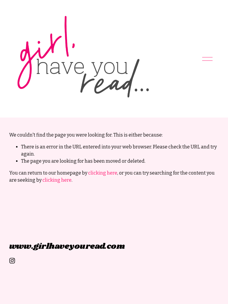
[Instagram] (12, 261)
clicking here (102, 173)
